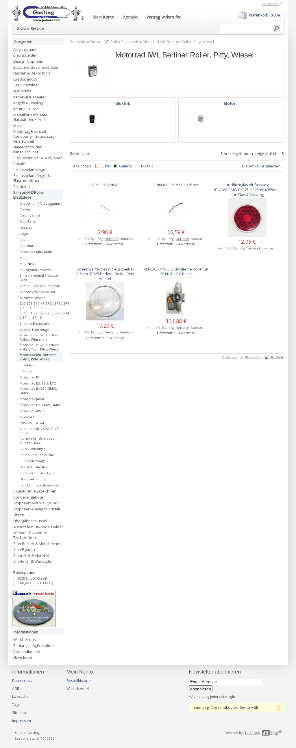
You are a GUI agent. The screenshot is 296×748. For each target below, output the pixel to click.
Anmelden (270, 3)
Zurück (230, 357)
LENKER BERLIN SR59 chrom (176, 184)
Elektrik (122, 103)
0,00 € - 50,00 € (32, 578)
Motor (229, 103)
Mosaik (147, 166)
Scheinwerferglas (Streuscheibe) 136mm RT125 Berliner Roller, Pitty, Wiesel (105, 273)
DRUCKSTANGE (105, 184)
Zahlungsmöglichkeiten (33, 645)
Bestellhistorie (78, 680)
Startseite (78, 41)
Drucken (276, 357)
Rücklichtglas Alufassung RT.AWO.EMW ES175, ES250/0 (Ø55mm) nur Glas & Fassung (247, 189)
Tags (16, 704)
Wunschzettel (77, 688)
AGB (15, 688)
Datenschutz (22, 680)
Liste (106, 166)
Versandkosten (26, 651)
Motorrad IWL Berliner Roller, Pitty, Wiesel (178, 41)
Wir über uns (24, 639)
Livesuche (20, 696)
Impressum (21, 720)
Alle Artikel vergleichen (261, 166)
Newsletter (22, 657)
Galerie (125, 166)
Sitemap (19, 712)
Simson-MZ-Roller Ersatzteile (114, 41)
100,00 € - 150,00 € (35, 583)
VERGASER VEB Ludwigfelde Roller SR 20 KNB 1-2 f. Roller (176, 271)
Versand (111, 238)
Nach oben (253, 357)
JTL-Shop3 (252, 732)
